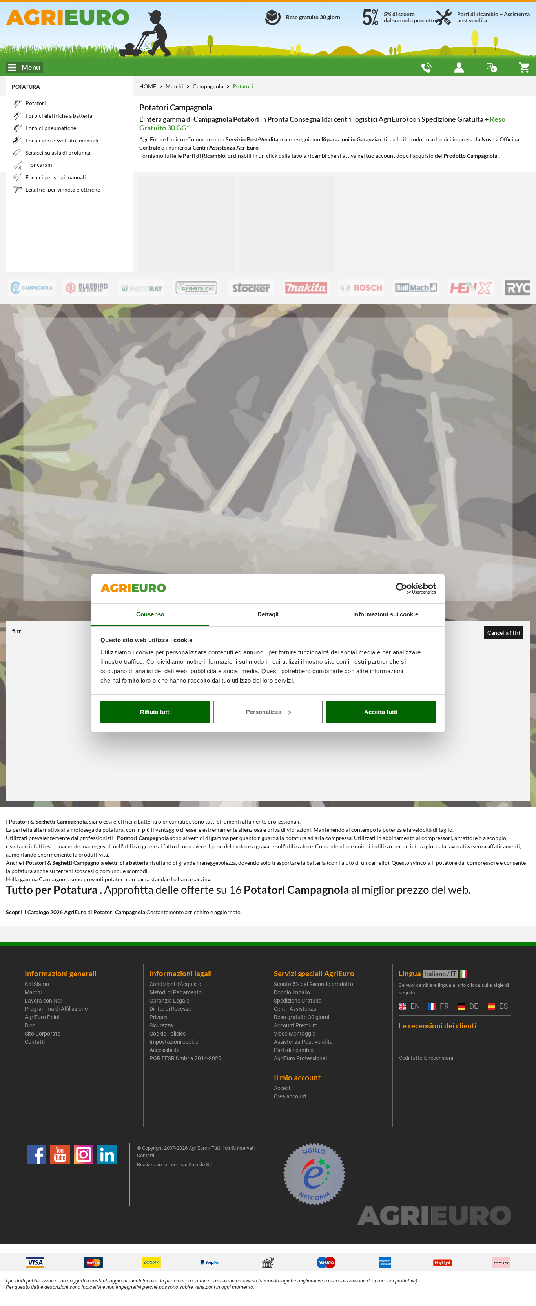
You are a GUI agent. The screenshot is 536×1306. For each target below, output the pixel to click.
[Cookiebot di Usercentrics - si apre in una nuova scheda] (401, 588)
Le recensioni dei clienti (437, 1025)
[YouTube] (60, 1174)
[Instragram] (83, 1174)
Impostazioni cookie (173, 1042)
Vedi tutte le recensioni (426, 1058)
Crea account (290, 1096)
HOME (147, 86)
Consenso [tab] (150, 614)
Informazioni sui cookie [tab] (385, 614)
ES (502, 1007)
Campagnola (208, 86)
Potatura (26, 86)
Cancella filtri (503, 632)
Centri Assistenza (295, 1009)
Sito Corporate (42, 1033)
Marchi (175, 86)
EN (414, 1007)
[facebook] (36, 1174)
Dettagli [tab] (268, 614)
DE (472, 1007)
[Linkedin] (107, 1174)
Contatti (35, 1042)
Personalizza (263, 712)
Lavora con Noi (43, 1000)
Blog (30, 1025)
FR (443, 1007)
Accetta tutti (380, 712)
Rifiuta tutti (155, 712)
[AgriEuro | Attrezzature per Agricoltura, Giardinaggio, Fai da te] (89, 17)
